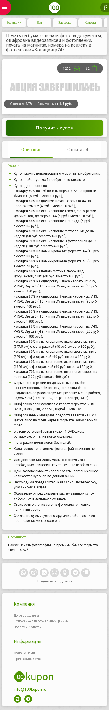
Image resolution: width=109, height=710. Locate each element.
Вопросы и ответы (27, 627)
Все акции (14, 23)
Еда (39, 23)
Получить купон (54, 128)
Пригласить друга (27, 659)
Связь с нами (24, 653)
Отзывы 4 (77, 149)
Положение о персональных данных (41, 621)
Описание (31, 149)
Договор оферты (26, 615)
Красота (90, 23)
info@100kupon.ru (30, 689)
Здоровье (65, 23)
